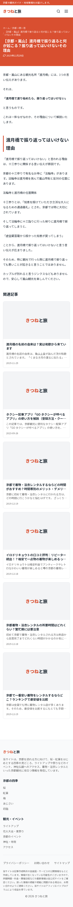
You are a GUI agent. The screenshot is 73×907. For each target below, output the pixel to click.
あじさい (8, 803)
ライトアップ (11, 826)
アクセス (8, 847)
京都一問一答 (19, 27)
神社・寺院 (9, 842)
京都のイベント (12, 836)
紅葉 (5, 793)
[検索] (58, 11)
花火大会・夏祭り (13, 831)
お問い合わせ (42, 863)
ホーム (6, 27)
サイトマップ (62, 863)
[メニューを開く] (66, 11)
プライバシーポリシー (16, 863)
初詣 (5, 809)
